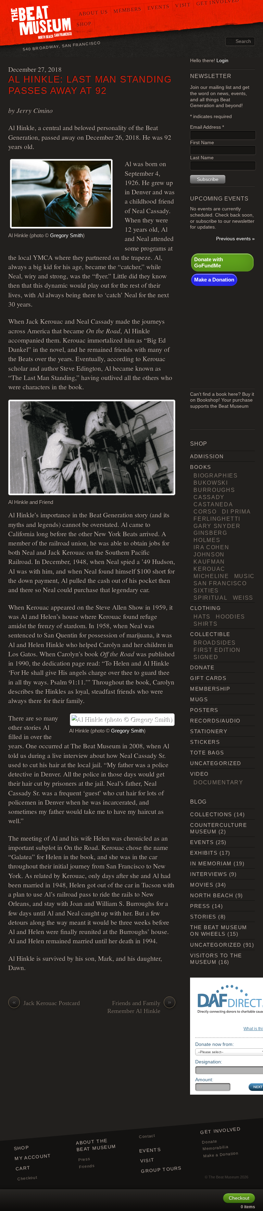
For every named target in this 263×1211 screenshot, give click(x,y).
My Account (32, 1157)
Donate (202, 667)
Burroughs (214, 490)
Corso (204, 511)
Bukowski (210, 483)
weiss (243, 598)
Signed (205, 657)
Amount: (204, 1079)
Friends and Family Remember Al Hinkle (139, 1006)
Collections (211, 814)
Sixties (206, 590)
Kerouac (209, 569)
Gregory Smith (66, 235)
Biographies (215, 475)
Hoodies (230, 616)
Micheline (211, 576)
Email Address (207, 127)
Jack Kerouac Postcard (46, 1002)
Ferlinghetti (216, 519)
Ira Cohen (211, 547)
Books (200, 467)
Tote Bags (207, 753)
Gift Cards (208, 678)
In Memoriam (210, 863)
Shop (84, 24)
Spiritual (210, 598)
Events (158, 7)
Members (127, 10)
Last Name (202, 157)
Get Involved (220, 1130)
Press (200, 906)
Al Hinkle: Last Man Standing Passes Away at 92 (90, 85)
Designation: (208, 1061)
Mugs (199, 699)
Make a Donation (214, 279)
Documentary (218, 782)
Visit (147, 1160)
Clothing (205, 608)
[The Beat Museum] (42, 23)
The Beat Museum (224, 1177)
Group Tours (161, 1169)
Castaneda (213, 504)
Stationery (208, 731)
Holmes (206, 540)
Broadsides (214, 642)
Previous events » (235, 238)
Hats (202, 616)
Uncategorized (215, 763)
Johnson (209, 554)
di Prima (236, 511)
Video (199, 774)
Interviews (208, 874)
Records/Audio (215, 721)
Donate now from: (214, 1044)
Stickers (205, 742)
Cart (23, 1168)
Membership (210, 689)
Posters (204, 710)
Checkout (27, 1178)
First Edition (216, 650)
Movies (201, 885)
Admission (207, 456)
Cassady (209, 497)
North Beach (211, 895)
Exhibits (203, 853)
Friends (87, 1166)
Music (244, 576)
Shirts (205, 624)
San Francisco (220, 583)
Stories (203, 917)
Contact (147, 1136)
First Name (202, 142)
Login (222, 60)
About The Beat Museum (96, 1145)
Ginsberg (210, 533)
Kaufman (209, 561)
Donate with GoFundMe (208, 262)
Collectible (210, 634)
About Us (93, 13)
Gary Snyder (216, 526)
